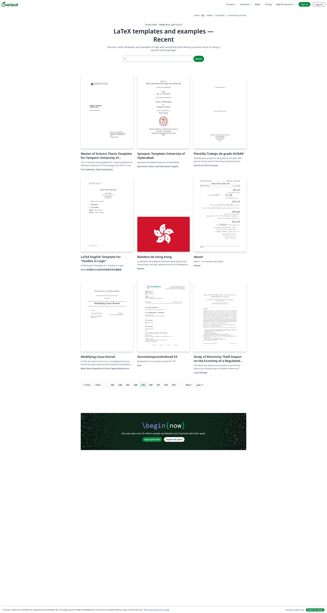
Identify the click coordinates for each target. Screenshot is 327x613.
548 (135, 385)
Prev (98, 385)
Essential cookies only (295, 610)
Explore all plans (174, 439)
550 (151, 385)
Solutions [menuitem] (244, 4)
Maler (210, 15)
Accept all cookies (315, 610)
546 (120, 385)
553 (174, 385)
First (86, 385)
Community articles (236, 15)
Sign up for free (152, 439)
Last (199, 385)
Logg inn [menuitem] (319, 4)
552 (166, 385)
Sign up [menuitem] (304, 4)
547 (128, 385)
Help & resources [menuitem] (284, 4)
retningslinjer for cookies (159, 610)
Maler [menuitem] (258, 4)
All (203, 15)
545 (112, 385)
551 (158, 385)
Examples (220, 15)
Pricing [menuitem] (268, 4)
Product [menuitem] (230, 4)
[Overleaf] (10, 4)
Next (189, 385)
